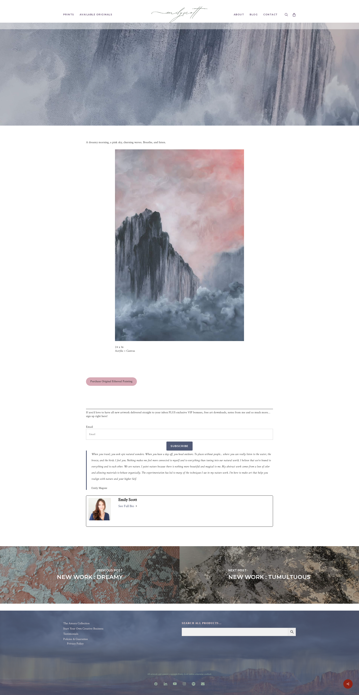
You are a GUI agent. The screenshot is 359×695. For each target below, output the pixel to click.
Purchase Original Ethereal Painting (111, 381)
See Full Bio (126, 506)
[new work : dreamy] (90, 575)
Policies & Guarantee (75, 639)
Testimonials (70, 634)
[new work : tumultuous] (269, 575)
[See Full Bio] (136, 506)
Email (89, 427)
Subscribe (179, 446)
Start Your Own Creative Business (83, 629)
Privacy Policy (75, 644)
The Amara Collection (76, 623)
